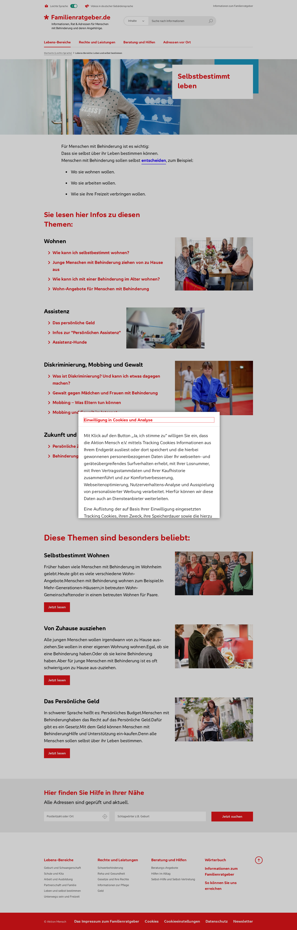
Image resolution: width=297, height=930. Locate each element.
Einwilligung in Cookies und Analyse (118, 419)
